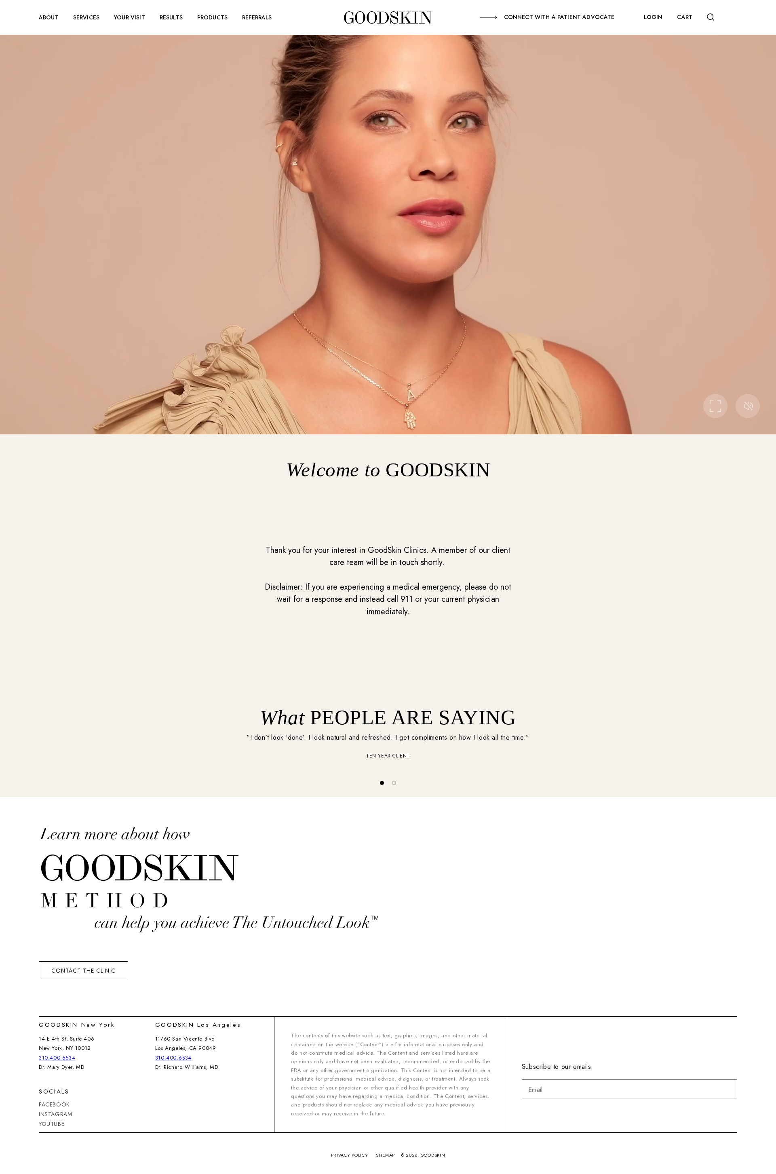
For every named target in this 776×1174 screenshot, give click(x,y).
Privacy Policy (349, 1155)
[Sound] (748, 406)
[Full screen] (715, 406)
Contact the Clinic (83, 971)
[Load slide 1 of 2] (382, 783)
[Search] (713, 17)
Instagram (55, 1114)
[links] (388, 17)
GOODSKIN (433, 1155)
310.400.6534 (57, 1058)
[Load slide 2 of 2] (394, 783)
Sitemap (385, 1155)
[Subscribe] (728, 1088)
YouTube (51, 1124)
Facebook (54, 1104)
